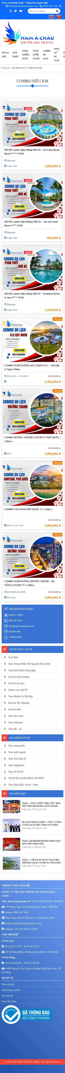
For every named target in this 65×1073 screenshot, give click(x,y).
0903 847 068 (50, 6)
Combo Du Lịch (47, 55)
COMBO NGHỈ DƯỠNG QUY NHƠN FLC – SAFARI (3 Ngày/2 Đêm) (31, 367)
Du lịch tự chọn (16, 683)
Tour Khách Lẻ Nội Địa (20, 696)
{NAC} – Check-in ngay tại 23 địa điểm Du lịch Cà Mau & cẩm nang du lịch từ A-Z (41, 861)
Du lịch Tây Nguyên (19, 703)
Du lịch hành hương (18, 676)
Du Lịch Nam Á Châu (26, 929)
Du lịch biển (14, 709)
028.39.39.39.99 (45, 917)
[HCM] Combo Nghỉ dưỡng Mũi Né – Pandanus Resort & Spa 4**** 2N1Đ (32, 295)
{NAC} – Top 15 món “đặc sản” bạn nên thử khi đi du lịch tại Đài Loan (41, 804)
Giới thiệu (15, 55)
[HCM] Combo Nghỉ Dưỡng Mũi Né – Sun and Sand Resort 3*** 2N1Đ (31, 223)
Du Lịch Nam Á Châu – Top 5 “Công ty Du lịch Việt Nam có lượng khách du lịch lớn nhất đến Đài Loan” (42, 823)
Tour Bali (13, 657)
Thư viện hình (9, 1001)
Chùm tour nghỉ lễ (17, 689)
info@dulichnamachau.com (23, 6)
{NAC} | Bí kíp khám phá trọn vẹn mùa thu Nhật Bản (41, 842)
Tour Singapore (16, 765)
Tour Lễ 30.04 (15, 771)
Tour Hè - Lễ (15, 729)
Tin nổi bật (7, 995)
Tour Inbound (15, 722)
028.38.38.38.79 (27, 917)
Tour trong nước (26, 55)
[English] (52, 17)
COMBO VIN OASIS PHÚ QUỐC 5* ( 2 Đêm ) (28, 509)
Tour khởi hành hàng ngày (22, 670)
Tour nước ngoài (36, 55)
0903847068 (14, 631)
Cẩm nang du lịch (11, 990)
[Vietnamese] (59, 17)
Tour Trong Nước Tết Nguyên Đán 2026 (29, 663)
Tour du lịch (8, 984)
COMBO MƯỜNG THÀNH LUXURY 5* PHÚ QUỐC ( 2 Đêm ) (32, 439)
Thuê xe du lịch (57, 55)
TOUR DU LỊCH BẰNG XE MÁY (26, 778)
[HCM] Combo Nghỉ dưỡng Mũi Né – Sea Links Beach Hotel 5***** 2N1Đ (32, 152)
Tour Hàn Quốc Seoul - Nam (23, 784)
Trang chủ (5, 55)
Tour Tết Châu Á (17, 758)
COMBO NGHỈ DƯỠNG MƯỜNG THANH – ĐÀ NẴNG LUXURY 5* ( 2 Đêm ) (29, 583)
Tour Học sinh (15, 716)
